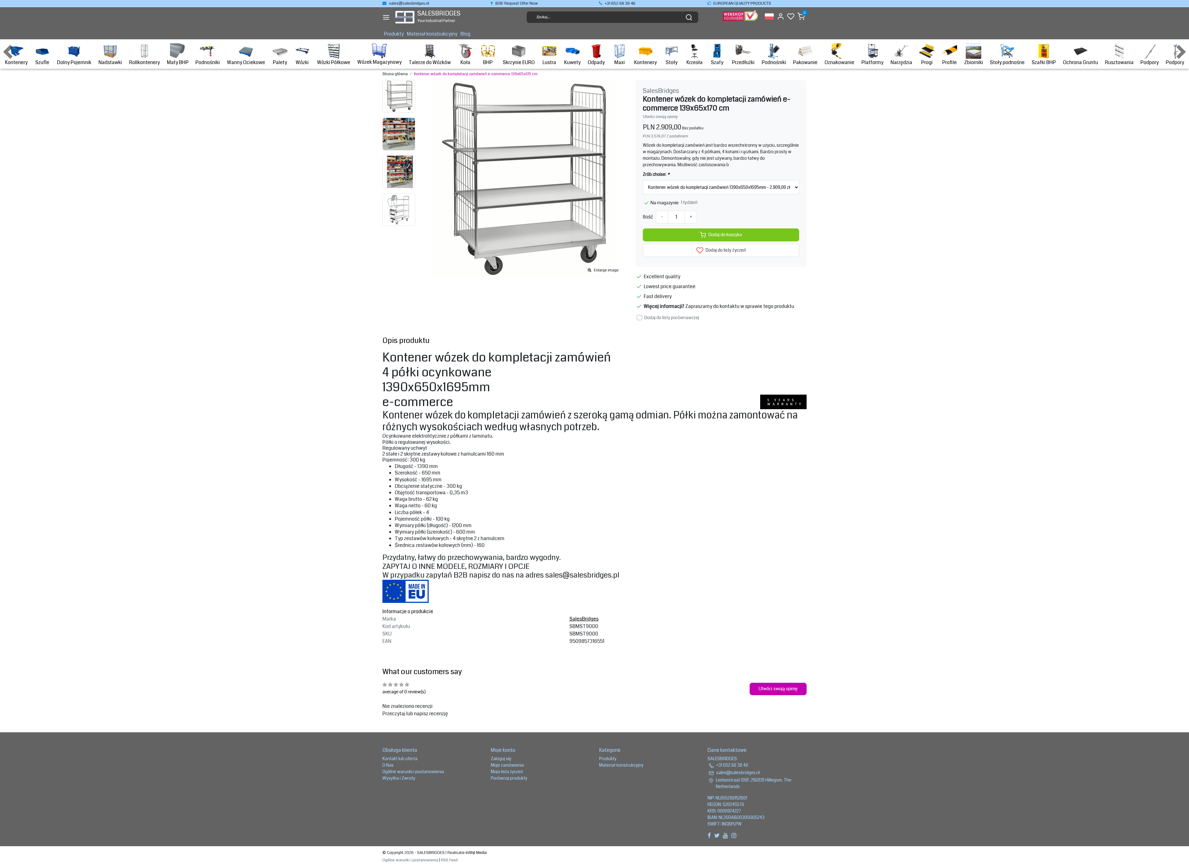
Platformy (872, 62)
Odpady (596, 62)
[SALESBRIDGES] (405, 17)
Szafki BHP (1044, 62)
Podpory (1149, 62)
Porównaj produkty (509, 778)
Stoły (671, 62)
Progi (927, 62)
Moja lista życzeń (507, 772)
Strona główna (395, 74)
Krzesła (694, 62)
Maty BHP (178, 62)
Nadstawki (110, 62)
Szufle (42, 62)
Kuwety (572, 62)
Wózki (302, 62)
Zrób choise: (656, 174)
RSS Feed (449, 860)
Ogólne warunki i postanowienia (413, 772)
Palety (280, 62)
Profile (949, 62)
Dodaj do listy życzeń (725, 250)
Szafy (717, 62)
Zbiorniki (973, 62)
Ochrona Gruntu (1080, 62)
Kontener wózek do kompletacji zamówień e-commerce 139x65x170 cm (476, 74)
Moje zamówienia (507, 765)
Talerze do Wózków (430, 62)
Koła (465, 62)
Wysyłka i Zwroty (398, 778)
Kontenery (16, 62)
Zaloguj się (501, 759)
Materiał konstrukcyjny (432, 33)
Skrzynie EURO (519, 62)
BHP (488, 62)
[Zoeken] (689, 17)
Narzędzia (901, 62)
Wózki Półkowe (333, 62)
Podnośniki (207, 62)
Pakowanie (805, 62)
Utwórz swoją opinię (660, 116)
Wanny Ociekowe (246, 62)
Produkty (394, 33)
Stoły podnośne (1007, 62)
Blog (465, 33)
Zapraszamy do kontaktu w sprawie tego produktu (739, 306)
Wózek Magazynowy (379, 62)
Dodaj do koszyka (725, 235)
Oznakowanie (839, 62)
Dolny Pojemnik (74, 62)
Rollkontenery (144, 62)
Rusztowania (1119, 62)
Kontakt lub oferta (399, 759)
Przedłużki (743, 62)
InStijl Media (476, 852)
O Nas (388, 765)
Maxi (619, 62)
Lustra (549, 62)
